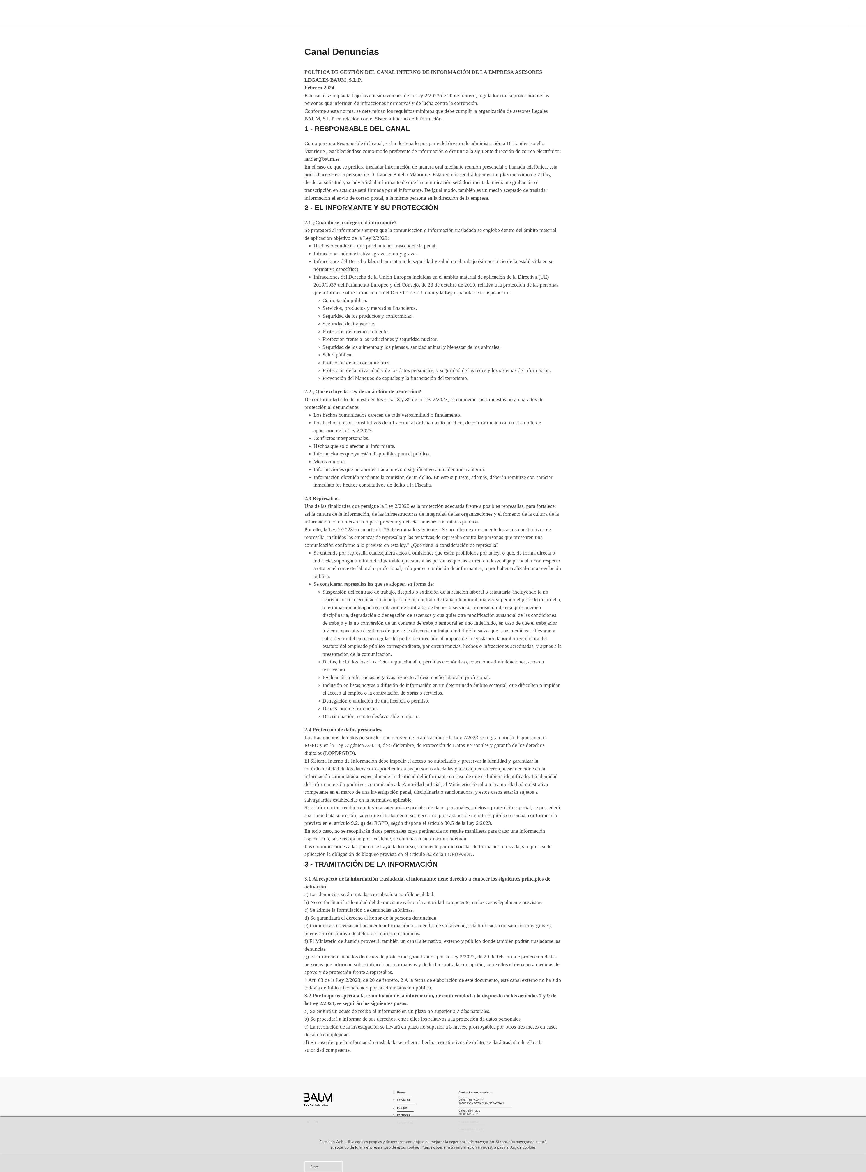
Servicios (762, 18)
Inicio (741, 18)
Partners (806, 18)
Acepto (315, 1166)
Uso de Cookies (522, 1147)
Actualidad (832, 18)
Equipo (784, 18)
